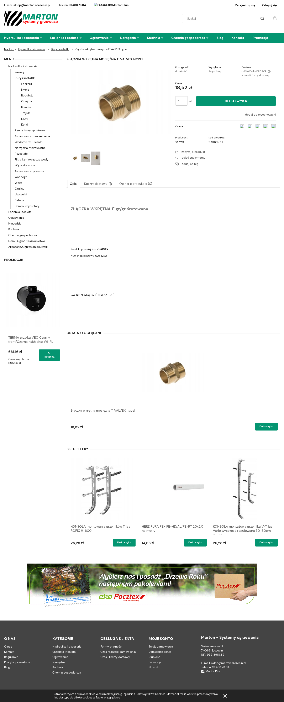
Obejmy (26, 101)
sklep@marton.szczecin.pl (32, 5)
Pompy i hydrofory (27, 206)
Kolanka (26, 107)
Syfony (19, 200)
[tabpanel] (173, 257)
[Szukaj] (262, 18)
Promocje (155, 662)
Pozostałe (21, 153)
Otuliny (19, 188)
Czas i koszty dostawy (115, 657)
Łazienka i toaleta (20, 212)
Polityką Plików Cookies (150, 694)
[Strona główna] (31, 18)
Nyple (25, 89)
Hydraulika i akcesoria (22, 66)
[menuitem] (27, 38)
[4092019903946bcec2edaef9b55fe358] (75, 158)
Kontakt (9, 652)
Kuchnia (13, 229)
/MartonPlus (119, 5)
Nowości (154, 667)
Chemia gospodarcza (22, 235)
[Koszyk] (275, 18)
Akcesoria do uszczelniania (32, 136)
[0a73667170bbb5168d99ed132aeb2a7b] (95, 158)
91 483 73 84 (77, 5)
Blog (7, 667)
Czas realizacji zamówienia (118, 652)
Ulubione (154, 657)
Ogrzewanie (16, 218)
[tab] (74, 184)
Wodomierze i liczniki (28, 142)
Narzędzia (14, 223)
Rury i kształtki (25, 78)
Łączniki (26, 84)
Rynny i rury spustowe (30, 130)
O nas (8, 646)
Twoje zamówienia (161, 646)
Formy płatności (111, 646)
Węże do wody (25, 165)
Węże (18, 183)
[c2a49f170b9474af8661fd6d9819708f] (85, 158)
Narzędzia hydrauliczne (30, 148)
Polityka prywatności (18, 662)
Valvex (179, 142)
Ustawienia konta (160, 652)
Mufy (24, 119)
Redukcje (27, 95)
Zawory (20, 72)
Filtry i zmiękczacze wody (31, 159)
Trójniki (25, 113)
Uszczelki (21, 194)
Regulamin (11, 657)
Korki (24, 124)
